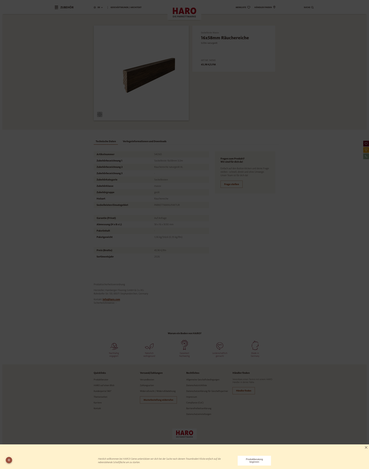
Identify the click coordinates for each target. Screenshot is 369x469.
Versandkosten (147, 379)
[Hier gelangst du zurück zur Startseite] (184, 433)
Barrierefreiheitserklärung (198, 408)
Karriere (98, 402)
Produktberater (101, 379)
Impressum (191, 396)
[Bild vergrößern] (99, 114)
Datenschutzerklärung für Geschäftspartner (207, 391)
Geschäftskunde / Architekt (126, 7)
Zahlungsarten (147, 385)
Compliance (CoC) (195, 402)
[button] (366, 143)
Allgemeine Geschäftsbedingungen (202, 379)
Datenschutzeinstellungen (198, 414)
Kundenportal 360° (103, 391)
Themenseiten (100, 396)
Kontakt (97, 408)
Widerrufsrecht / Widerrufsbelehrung (158, 391)
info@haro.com (111, 299)
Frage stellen (231, 184)
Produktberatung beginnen (254, 460)
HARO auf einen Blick (104, 385)
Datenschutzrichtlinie (196, 385)
